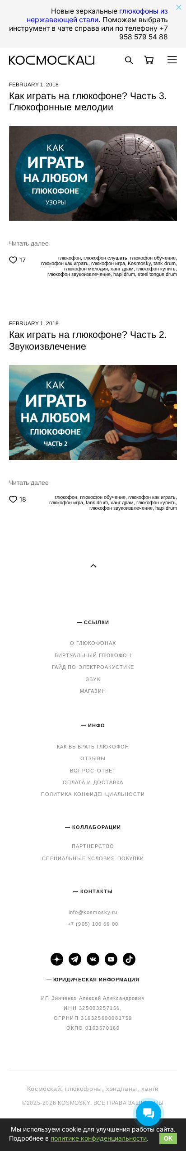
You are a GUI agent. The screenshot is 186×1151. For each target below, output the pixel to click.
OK (168, 1138)
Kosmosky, (139, 263)
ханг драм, (122, 268)
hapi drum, (124, 274)
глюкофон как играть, (65, 263)
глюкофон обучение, (153, 258)
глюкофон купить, (156, 268)
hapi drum (165, 508)
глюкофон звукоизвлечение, (79, 274)
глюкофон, (69, 258)
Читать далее (29, 243)
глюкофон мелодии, (86, 268)
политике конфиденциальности (99, 1138)
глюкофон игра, (108, 263)
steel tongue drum (156, 274)
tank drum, (164, 263)
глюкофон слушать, (105, 258)
